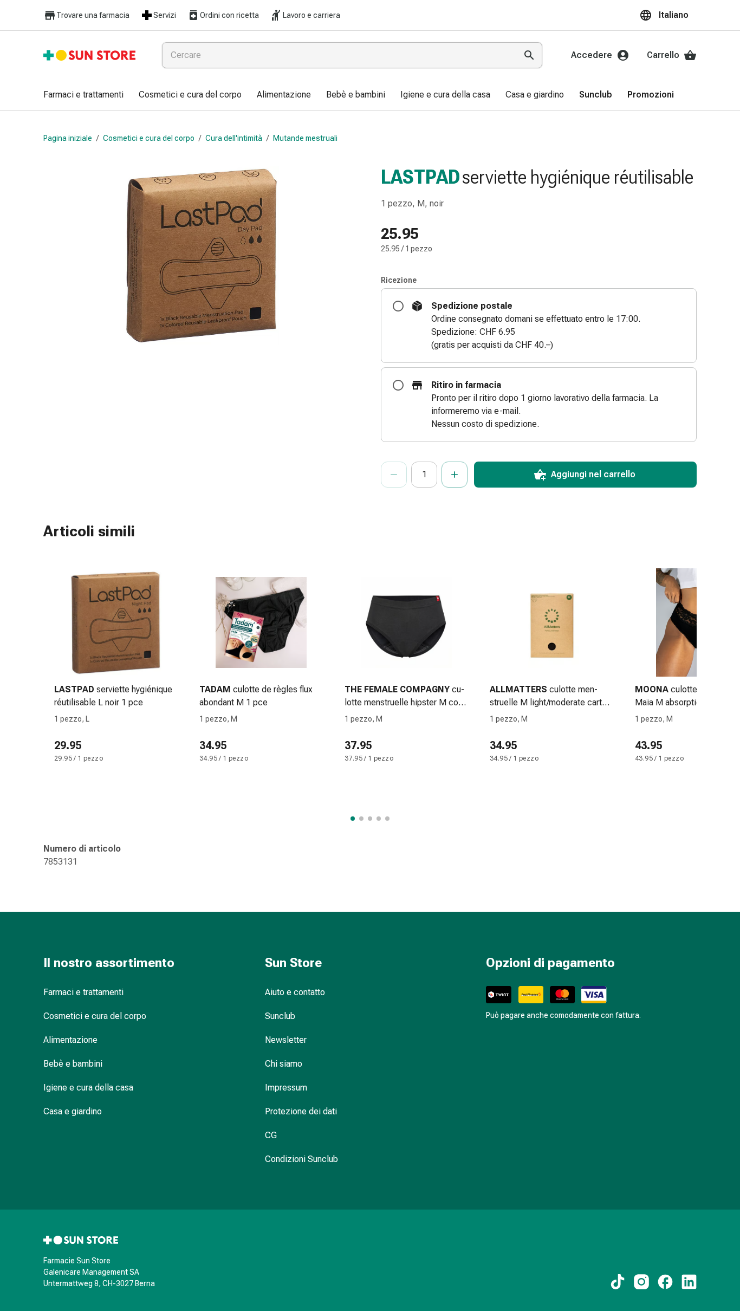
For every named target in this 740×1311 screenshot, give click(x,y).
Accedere (591, 55)
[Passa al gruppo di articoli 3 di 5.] (370, 818)
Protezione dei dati (301, 1111)
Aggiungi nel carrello (593, 474)
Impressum (286, 1087)
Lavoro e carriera (311, 15)
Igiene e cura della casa (88, 1087)
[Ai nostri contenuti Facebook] (665, 1281)
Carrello (663, 55)
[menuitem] (83, 95)
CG (271, 1135)
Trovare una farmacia (92, 15)
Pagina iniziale (67, 138)
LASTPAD (420, 177)
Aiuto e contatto (295, 992)
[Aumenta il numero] (455, 475)
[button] (668, 15)
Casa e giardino (72, 1111)
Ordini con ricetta (229, 15)
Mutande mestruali (305, 138)
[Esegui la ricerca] (529, 55)
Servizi (164, 15)
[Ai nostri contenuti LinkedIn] (689, 1281)
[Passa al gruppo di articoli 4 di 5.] (379, 818)
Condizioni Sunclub (301, 1159)
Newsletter (286, 1040)
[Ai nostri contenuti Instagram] (641, 1281)
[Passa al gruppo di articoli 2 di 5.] (361, 818)
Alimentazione (70, 1040)
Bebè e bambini (72, 1064)
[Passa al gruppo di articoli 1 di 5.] (352, 818)
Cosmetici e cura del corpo (148, 138)
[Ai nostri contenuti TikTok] (617, 1281)
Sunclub (280, 1016)
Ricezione (399, 280)
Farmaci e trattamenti (83, 992)
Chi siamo (283, 1064)
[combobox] (337, 55)
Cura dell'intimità (233, 138)
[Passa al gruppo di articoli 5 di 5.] (387, 818)
